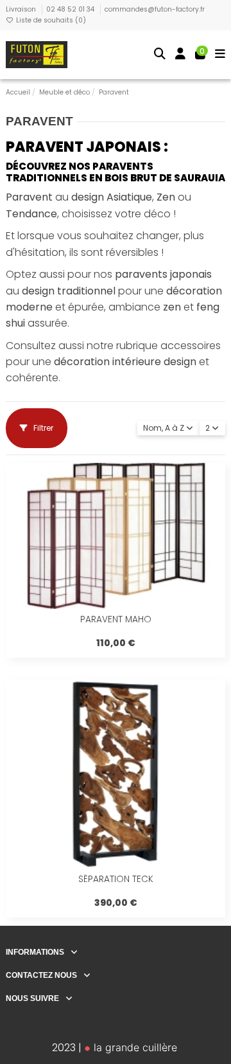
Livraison (22, 9)
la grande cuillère (133, 1047)
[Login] (181, 55)
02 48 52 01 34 (71, 9)
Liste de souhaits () (50, 20)
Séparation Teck (115, 879)
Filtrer (42, 427)
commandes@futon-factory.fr (155, 9)
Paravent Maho (115, 619)
